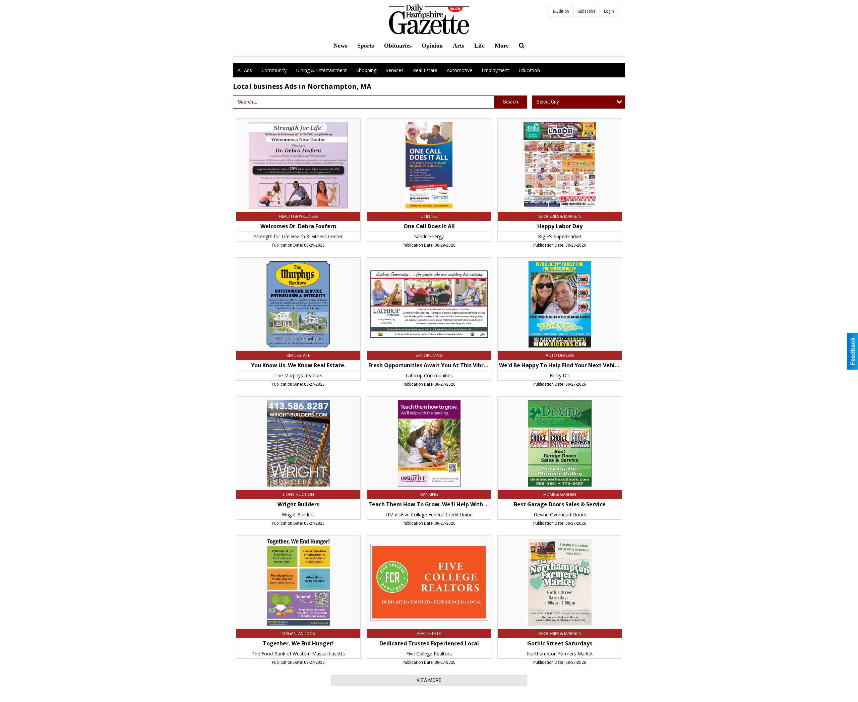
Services (395, 70)
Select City (548, 102)
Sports (365, 45)
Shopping (366, 70)
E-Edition (561, 11)
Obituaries (398, 45)
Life (479, 45)
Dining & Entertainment (321, 70)
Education (529, 70)
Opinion (432, 45)
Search (510, 102)
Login (609, 11)
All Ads (245, 70)
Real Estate (425, 70)
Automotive (459, 70)
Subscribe (586, 11)
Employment (495, 70)
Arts (458, 45)
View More (429, 680)
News (340, 45)
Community (274, 70)
